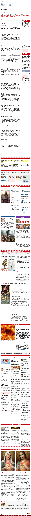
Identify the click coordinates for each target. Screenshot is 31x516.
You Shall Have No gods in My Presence (15, 195)
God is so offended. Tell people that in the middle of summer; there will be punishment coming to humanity (26, 41)
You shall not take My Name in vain (15, 199)
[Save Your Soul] (8, 6)
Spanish (24, 513)
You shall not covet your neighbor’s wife (24, 205)
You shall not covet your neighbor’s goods (24, 210)
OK (26, 515)
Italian (26, 513)
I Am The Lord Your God (14, 190)
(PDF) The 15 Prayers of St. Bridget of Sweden (20, 177)
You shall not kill (23, 190)
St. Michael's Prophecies (24, 54)
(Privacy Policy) (23, 515)
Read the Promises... (3, 180)
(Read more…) (20, 477)
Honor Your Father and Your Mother (15, 208)
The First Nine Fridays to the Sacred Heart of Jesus (4, 177)
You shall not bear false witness (24, 201)
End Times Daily (5, 141)
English (22, 513)
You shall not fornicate (24, 194)
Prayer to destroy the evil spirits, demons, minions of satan (26, 61)
